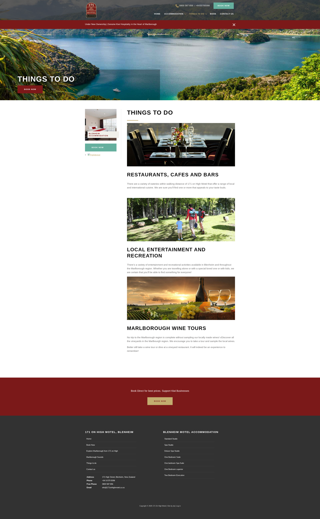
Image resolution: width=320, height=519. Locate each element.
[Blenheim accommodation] (100, 140)
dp (174, 506)
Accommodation (173, 14)
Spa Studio (168, 445)
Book (213, 14)
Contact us (227, 14)
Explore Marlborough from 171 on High (102, 451)
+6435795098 (203, 6)
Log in (178, 506)
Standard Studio (170, 439)
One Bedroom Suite (172, 457)
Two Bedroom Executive (174, 475)
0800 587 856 (186, 6)
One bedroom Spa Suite (174, 463)
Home (157, 14)
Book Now (224, 6)
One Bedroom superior (173, 469)
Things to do (196, 14)
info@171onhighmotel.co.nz (113, 487)
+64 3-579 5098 (108, 480)
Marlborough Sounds (94, 457)
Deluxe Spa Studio (172, 451)
